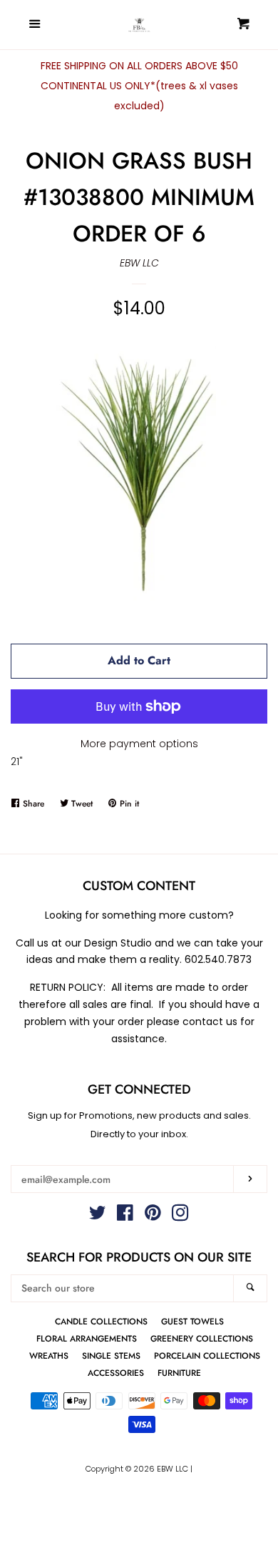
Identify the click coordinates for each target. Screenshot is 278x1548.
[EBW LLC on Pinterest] (153, 1216)
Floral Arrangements (86, 1338)
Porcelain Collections (207, 1355)
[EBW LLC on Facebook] (125, 1216)
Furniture (179, 1373)
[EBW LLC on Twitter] (97, 1216)
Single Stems (111, 1355)
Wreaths (48, 1355)
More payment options (139, 743)
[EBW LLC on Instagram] (180, 1216)
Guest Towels (192, 1321)
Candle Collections (101, 1321)
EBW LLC (139, 263)
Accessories (116, 1373)
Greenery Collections (201, 1338)
